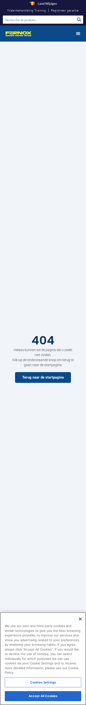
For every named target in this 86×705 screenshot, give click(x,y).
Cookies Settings (43, 682)
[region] (43, 658)
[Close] (80, 619)
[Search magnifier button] (79, 20)
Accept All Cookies (43, 696)
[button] (78, 33)
